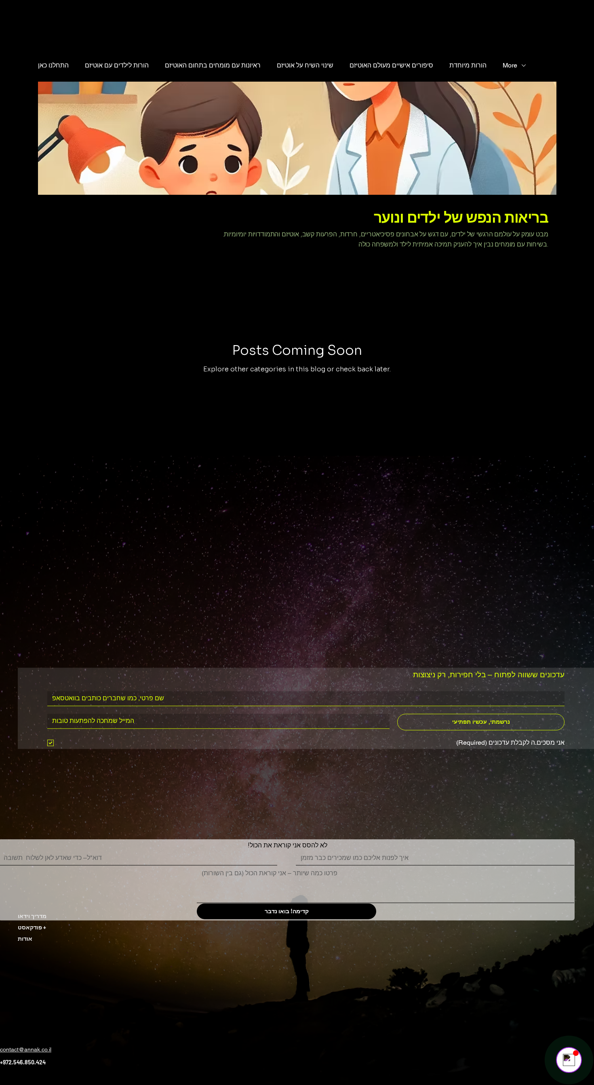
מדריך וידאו (32, 915)
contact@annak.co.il (25, 1049)
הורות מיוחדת (468, 65)
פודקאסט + (32, 927)
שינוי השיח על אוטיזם (305, 65)
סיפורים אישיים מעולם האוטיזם (391, 65)
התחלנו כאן (53, 65)
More (510, 65)
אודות (25, 938)
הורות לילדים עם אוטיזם (117, 65)
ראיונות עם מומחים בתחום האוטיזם (213, 65)
